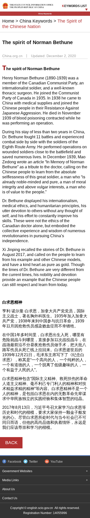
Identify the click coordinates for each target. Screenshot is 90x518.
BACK (11, 442)
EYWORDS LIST (74, 6)
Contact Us (9, 498)
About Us (8, 489)
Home (8, 21)
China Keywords (36, 21)
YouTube (56, 461)
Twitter (33, 461)
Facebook (14, 461)
